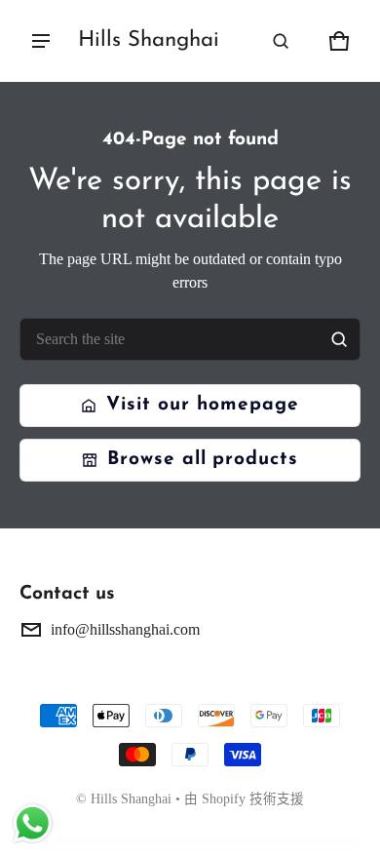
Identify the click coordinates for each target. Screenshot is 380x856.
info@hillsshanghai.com (125, 629)
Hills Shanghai (131, 799)
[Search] (339, 339)
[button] (280, 40)
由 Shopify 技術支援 (244, 799)
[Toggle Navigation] (40, 40)
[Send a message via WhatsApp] (33, 823)
